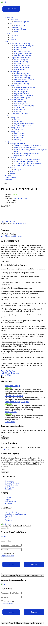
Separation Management (22, 98)
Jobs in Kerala (19, 130)
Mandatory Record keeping (24, 106)
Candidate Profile (11, 485)
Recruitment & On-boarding (20, 44)
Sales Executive (11, 412)
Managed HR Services (18, 144)
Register (34, 564)
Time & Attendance (21, 90)
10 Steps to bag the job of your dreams (27, 163)
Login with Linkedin (37, 575)
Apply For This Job (8, 221)
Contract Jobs (19, 138)
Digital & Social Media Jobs (24, 124)
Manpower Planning (21, 84)
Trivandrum (27, 198)
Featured (13, 173)
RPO (11, 24)
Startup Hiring (19, 169)
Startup (12, 167)
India (14, 198)
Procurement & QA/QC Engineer (17, 402)
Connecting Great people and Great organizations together (26, 154)
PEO (16, 32)
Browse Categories (12, 483)
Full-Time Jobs (19, 134)
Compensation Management (20, 58)
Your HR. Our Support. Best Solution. (27, 146)
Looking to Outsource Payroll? (25, 148)
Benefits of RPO (20, 26)
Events (12, 171)
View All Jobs (10, 422)
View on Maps (6, 375)
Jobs (6, 116)
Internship (17, 140)
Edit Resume (9, 487)
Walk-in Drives (10, 177)
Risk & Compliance (17, 100)
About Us (8, 497)
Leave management (21, 92)
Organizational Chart (21, 94)
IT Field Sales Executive (14, 396)
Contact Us (5, 449)
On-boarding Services (22, 52)
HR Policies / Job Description (24, 88)
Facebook (8, 516)
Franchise (8, 179)
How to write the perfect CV (24, 165)
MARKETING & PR (22, 122)
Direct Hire (14, 20)
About (7, 34)
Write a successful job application (26, 161)
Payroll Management (21, 60)
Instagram (8, 520)
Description (5, 261)
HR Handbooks (19, 110)
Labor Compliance (20, 104)
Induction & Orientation (22, 56)
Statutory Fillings (20, 102)
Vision (12, 38)
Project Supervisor (19, 223)
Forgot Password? (7, 556)
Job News (13, 157)
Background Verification (23, 54)
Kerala (19, 198)
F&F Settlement (19, 70)
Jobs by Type (14, 132)
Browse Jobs (9, 481)
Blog (7, 142)
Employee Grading (21, 62)
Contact (8, 175)
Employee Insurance (21, 68)
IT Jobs (17, 120)
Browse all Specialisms (22, 126)
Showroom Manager (12, 386)
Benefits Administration (22, 66)
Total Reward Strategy (22, 78)
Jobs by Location (16, 128)
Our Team (13, 40)
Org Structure (14, 86)
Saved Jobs (9, 489)
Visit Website (17, 236)
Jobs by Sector (15, 118)
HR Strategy (14, 72)
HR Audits (18, 112)
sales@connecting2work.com (15, 514)
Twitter (7, 518)
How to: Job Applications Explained (27, 159)
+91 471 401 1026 (11, 512)
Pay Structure (19, 64)
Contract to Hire (20, 30)
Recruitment (9, 18)
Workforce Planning (21, 82)
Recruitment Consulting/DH (24, 46)
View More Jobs (7, 236)
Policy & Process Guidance (24, 80)
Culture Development (21, 74)
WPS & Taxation (20, 108)
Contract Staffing (16, 28)
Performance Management (23, 96)
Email (3, 436)
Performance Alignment (22, 76)
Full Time (15, 194)
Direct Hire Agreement (22, 22)
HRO (7, 42)
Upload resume (10, 501)
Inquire (7, 499)
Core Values (14, 36)
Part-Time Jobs (19, 136)
